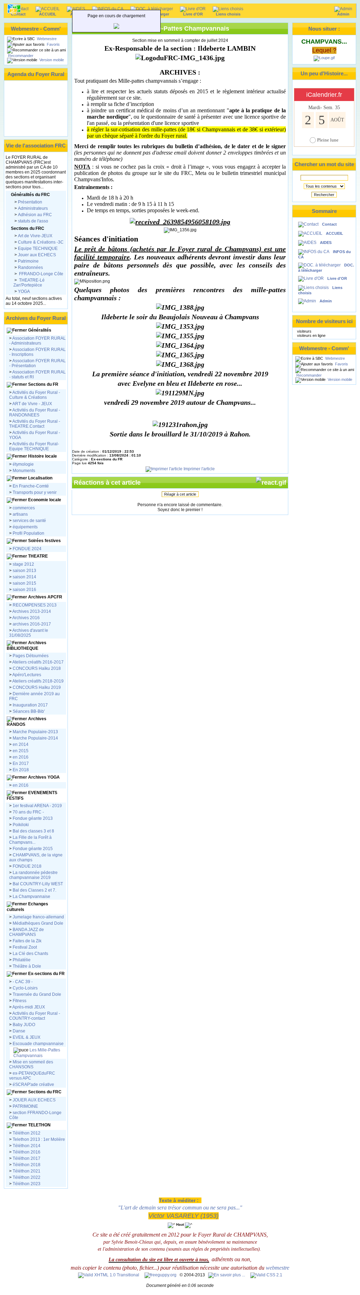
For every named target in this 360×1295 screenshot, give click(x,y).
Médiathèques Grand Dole (38, 923)
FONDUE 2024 (27, 548)
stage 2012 (23, 564)
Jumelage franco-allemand (38, 916)
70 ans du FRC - (28, 812)
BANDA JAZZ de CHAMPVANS (26, 932)
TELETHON (39, 1125)
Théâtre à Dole (26, 966)
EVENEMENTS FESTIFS (32, 795)
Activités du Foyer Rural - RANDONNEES (34, 412)
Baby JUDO (23, 1024)
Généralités (39, 330)
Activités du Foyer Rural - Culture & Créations (34, 395)
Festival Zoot (24, 947)
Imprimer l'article (198, 468)
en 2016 (20, 757)
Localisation (40, 478)
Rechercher (324, 195)
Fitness (19, 1000)
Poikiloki (21, 824)
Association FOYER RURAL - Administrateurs (37, 341)
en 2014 (20, 744)
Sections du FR (43, 384)
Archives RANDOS (26, 721)
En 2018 (20, 769)
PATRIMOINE (25, 1106)
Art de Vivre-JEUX (35, 235)
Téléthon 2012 (26, 1133)
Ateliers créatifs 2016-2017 (38, 662)
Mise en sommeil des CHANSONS (31, 1064)
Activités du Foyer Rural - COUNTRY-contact (34, 1016)
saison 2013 (24, 570)
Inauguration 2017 (30, 705)
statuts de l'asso (33, 221)
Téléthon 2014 (26, 1145)
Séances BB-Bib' (28, 711)
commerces (24, 507)
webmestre (277, 1268)
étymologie (23, 464)
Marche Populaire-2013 (35, 731)
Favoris (53, 44)
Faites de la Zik (26, 940)
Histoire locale (42, 456)
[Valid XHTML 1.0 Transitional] (108, 1274)
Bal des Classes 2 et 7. (34, 890)
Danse (18, 1031)
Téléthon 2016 (26, 1152)
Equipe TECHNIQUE (38, 248)
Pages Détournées (31, 655)
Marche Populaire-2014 (35, 738)
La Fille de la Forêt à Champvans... (30, 840)
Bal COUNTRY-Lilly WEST (37, 883)
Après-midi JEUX (28, 1007)
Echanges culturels (27, 906)
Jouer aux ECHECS (37, 254)
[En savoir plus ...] (227, 1274)
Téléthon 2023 (26, 1183)
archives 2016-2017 (32, 624)
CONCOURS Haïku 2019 (36, 687)
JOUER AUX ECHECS (34, 1100)
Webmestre (46, 39)
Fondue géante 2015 (33, 848)
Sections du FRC (44, 1091)
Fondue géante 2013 (33, 818)
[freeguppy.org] (161, 1274)
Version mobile (51, 60)
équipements (25, 526)
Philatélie (21, 959)
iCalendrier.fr (324, 94)
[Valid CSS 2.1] (265, 1274)
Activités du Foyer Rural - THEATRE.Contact (34, 424)
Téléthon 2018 (26, 1164)
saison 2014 (24, 576)
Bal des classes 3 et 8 (33, 831)
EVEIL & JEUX (26, 1037)
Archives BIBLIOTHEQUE (26, 645)
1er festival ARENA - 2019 (37, 805)
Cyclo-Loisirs (25, 988)
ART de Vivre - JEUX (32, 403)
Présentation (30, 202)
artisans (20, 514)
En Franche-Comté (31, 486)
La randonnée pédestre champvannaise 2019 (33, 875)
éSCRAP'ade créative (33, 1084)
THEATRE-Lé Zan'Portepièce (29, 283)
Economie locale (44, 499)
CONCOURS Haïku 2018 (37, 668)
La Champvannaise (31, 896)
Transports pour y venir (35, 492)
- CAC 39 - (22, 981)
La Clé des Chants (30, 953)
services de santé (29, 520)
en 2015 (20, 750)
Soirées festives (44, 540)
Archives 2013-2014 (31, 611)
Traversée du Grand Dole (37, 994)
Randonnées (30, 267)
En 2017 (21, 763)
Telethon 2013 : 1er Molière (39, 1139)
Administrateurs (33, 208)
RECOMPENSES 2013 (35, 605)
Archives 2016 (26, 617)
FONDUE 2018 (27, 866)
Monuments (24, 470)
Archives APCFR (44, 597)
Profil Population (28, 533)
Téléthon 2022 (26, 1177)
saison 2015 (24, 583)
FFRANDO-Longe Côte (40, 273)
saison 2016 (24, 589)
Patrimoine (28, 261)
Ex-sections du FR (46, 973)
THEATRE (38, 556)
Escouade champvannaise (38, 1043)
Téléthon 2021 (26, 1171)
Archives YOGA (43, 777)
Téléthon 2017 (26, 1158)
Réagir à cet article (180, 494)
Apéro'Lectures (26, 674)
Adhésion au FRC (35, 214)
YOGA (24, 291)
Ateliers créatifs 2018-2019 (38, 681)
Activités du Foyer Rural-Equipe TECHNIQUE (34, 446)
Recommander (20, 56)
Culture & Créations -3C (41, 242)
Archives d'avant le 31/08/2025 (28, 633)
